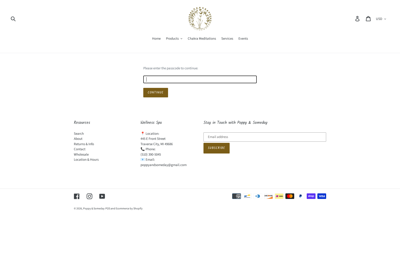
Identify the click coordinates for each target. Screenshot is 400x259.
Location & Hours (86, 159)
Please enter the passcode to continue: (170, 68)
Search (79, 133)
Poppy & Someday (94, 209)
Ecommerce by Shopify (129, 209)
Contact (79, 149)
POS (107, 209)
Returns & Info (84, 144)
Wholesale (81, 154)
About (78, 138)
